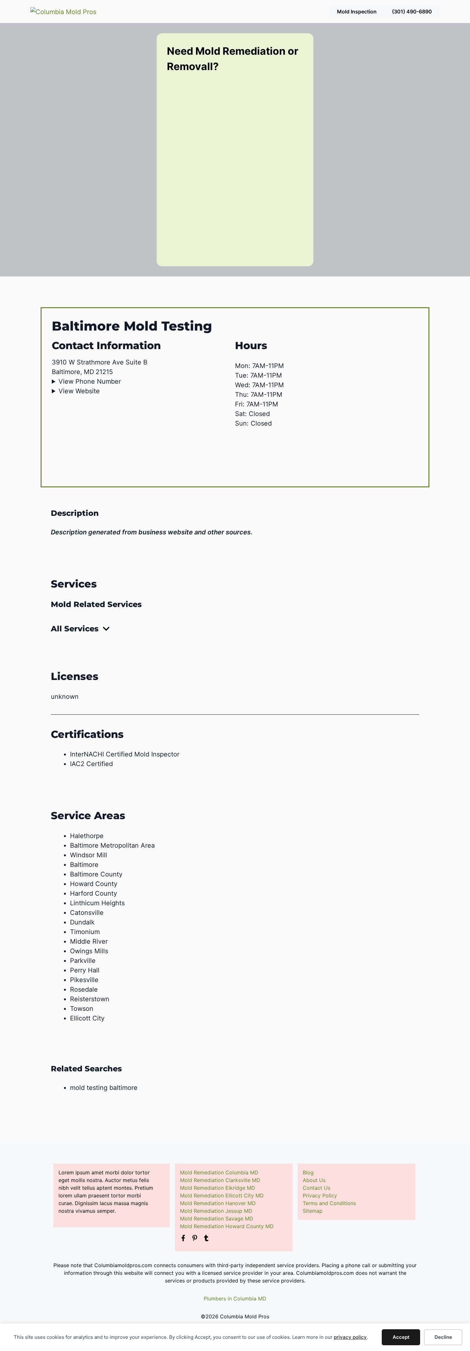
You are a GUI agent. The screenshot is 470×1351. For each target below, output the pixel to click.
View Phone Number (90, 381)
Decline (443, 1337)
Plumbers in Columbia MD (235, 1298)
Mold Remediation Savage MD (216, 1218)
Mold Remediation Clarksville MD (220, 1180)
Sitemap (313, 1211)
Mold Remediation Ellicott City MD (222, 1195)
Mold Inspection (357, 11)
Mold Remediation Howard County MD (227, 1226)
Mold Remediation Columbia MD (219, 1172)
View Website (79, 391)
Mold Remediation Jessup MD (216, 1211)
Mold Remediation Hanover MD (218, 1203)
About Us (314, 1180)
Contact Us (316, 1188)
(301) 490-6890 (412, 11)
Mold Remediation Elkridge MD (217, 1188)
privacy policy (350, 1337)
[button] (235, 629)
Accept (401, 1337)
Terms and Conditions (329, 1203)
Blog (308, 1172)
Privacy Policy (320, 1195)
